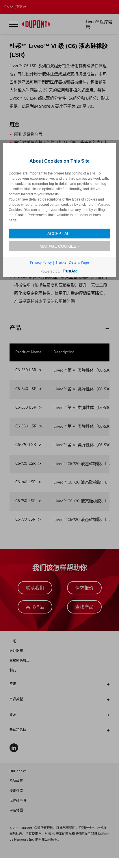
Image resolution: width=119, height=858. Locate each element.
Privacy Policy (41, 262)
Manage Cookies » (60, 246)
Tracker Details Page (72, 262)
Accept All (59, 233)
